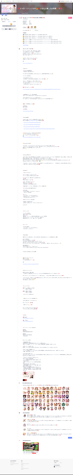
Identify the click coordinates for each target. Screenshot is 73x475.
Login (71, 1)
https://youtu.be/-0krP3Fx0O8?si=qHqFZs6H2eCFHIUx (32, 122)
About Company (12, 462)
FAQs (22, 462)
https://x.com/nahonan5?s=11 (28, 63)
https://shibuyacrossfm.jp (32, 120)
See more (70, 437)
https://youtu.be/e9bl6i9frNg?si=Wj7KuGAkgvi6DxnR (32, 124)
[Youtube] (26, 380)
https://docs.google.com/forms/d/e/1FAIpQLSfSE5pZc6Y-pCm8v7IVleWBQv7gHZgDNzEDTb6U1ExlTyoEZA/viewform (41, 89)
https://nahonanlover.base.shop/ (28, 111)
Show (2, 15)
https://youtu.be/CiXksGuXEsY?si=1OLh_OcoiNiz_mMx (31, 137)
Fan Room (6, 15)
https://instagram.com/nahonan (28, 318)
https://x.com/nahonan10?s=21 (28, 321)
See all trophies (25, 45)
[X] (24, 380)
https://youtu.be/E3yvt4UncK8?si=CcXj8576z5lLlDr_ (32, 126)
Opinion (22, 467)
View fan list (36, 30)
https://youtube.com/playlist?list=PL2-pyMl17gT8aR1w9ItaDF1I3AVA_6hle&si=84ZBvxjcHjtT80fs (39, 128)
